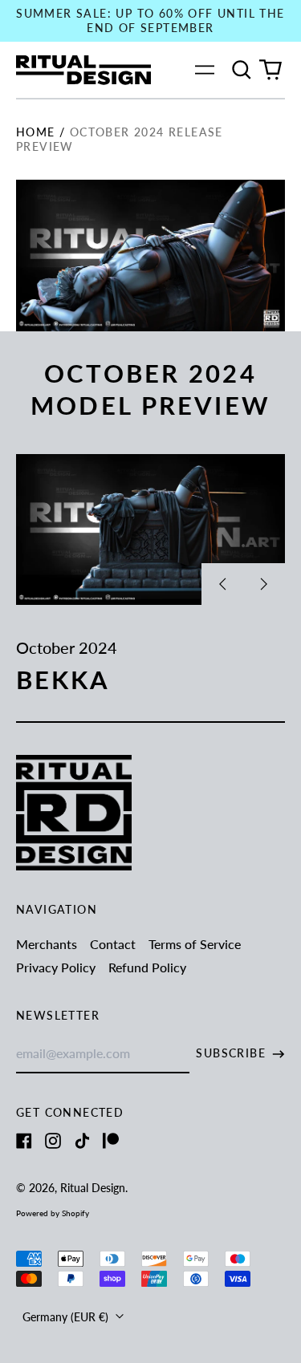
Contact (113, 943)
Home (35, 132)
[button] (241, 69)
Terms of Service (194, 943)
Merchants (46, 943)
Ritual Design (92, 1188)
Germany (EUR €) (67, 1317)
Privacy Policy (56, 967)
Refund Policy (147, 967)
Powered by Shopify (52, 1213)
